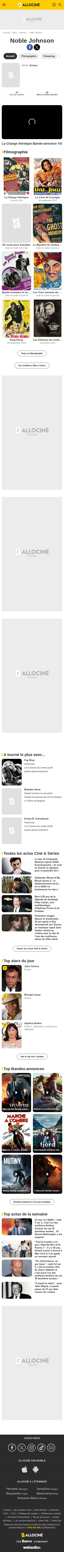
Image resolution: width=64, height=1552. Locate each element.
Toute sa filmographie (32, 353)
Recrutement (40, 1510)
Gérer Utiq (43, 1520)
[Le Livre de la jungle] (47, 175)
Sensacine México (28, 1498)
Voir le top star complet (32, 1056)
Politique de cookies (28, 1513)
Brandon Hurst (32, 789)
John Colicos (31, 966)
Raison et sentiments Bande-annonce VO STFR (48, 1109)
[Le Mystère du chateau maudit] (47, 223)
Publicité (54, 1510)
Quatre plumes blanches (36, 771)
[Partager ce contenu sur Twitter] (37, 47)
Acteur (34, 65)
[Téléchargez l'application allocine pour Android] (37, 1469)
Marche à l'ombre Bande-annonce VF (17, 1150)
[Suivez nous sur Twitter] (22, 1448)
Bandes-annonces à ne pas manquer (32, 1202)
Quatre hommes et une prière (16, 292)
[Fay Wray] (12, 772)
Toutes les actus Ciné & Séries (32, 948)
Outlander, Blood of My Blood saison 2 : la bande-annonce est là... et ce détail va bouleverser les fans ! (47, 883)
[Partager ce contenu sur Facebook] (30, 47)
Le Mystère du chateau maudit (47, 244)
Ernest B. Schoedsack (36, 818)
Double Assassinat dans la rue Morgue (43, 797)
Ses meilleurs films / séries (32, 365)
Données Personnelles (19, 1517)
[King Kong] (16, 318)
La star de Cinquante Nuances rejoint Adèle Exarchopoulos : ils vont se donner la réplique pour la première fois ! (48, 865)
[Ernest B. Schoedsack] (12, 830)
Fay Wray (29, 760)
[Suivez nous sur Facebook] (12, 1448)
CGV (13, 1513)
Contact (7, 1510)
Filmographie (16, 152)
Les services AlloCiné (25, 1520)
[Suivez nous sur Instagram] (32, 1448)
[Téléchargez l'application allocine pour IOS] (26, 1469)
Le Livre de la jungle (47, 197)
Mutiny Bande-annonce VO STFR (17, 1190)
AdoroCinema (44, 1493)
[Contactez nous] (51, 1448)
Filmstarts (12, 1488)
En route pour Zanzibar (16, 244)
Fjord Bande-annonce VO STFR (48, 1150)
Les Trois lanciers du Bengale (47, 292)
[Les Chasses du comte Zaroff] (47, 318)
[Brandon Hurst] (12, 801)
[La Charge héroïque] (16, 175)
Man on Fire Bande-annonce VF (17, 1109)
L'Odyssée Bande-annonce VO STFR (48, 1190)
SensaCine (43, 1488)
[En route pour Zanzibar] (16, 223)
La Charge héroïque (16, 197)
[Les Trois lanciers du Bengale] (47, 270)
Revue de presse (41, 1517)
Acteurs (22, 32)
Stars (14, 32)
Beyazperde (13, 1493)
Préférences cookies (51, 1513)
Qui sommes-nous (22, 1510)
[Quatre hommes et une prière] (16, 270)
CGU (5, 1513)
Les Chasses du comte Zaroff (47, 339)
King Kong (16, 339)
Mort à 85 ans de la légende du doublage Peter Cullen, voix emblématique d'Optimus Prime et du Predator (47, 904)
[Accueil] (29, 4)
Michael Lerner (32, 994)
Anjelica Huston (33, 1023)
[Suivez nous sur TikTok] (41, 1448)
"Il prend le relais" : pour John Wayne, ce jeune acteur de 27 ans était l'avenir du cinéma (48, 1287)
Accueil (7, 32)
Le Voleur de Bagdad (34, 801)
